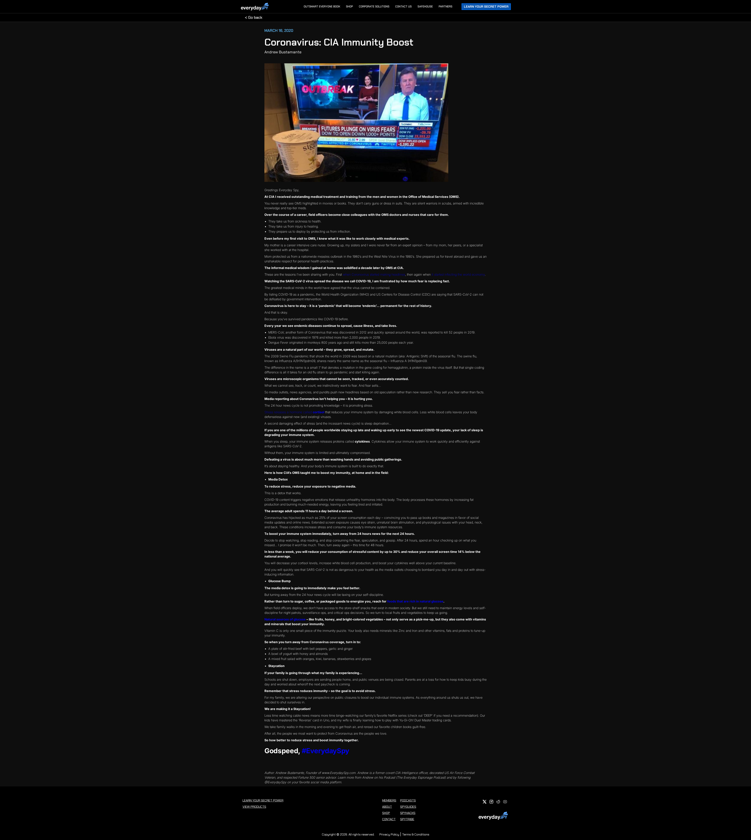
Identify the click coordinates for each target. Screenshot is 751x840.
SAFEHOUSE (425, 6)
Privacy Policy (389, 834)
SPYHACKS (407, 813)
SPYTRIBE (407, 819)
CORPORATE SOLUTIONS (374, 6)
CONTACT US (403, 6)
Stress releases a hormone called (294, 412)
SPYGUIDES (408, 807)
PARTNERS (445, 6)
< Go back (253, 17)
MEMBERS (389, 800)
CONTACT (389, 819)
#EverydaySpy (325, 751)
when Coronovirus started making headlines (374, 274)
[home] (258, 7)
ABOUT (387, 807)
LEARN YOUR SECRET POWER (263, 800)
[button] (486, 6)
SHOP (349, 6)
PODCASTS (408, 800)
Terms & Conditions (415, 834)
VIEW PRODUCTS (254, 807)
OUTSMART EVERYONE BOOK (322, 6)
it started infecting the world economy (458, 274)
